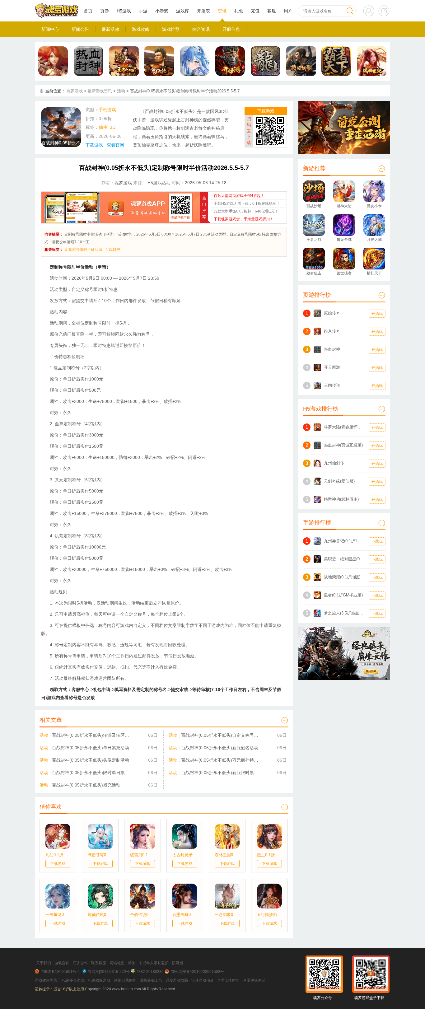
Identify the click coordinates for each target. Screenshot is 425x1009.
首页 (88, 10)
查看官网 (115, 144)
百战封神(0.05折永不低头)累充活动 (86, 784)
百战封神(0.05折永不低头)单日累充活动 (90, 747)
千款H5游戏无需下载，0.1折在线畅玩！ (247, 203)
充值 (255, 10)
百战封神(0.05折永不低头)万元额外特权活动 (220, 760)
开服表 (203, 10)
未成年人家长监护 (154, 963)
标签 (131, 963)
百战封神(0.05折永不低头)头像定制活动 (90, 760)
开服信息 (231, 29)
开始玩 (377, 313)
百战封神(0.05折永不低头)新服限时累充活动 (220, 772)
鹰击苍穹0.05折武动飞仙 (100, 855)
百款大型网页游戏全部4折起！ (239, 196)
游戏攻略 (140, 29)
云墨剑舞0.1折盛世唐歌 (184, 915)
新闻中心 (50, 29)
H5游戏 (124, 10)
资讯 (222, 10)
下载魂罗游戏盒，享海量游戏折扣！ (243, 219)
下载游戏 (94, 144)
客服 (271, 10)
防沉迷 (177, 963)
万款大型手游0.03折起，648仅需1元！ (246, 211)
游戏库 (182, 10)
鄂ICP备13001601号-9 (60, 971)
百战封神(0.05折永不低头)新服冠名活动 (219, 747)
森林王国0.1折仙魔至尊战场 (227, 855)
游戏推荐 (171, 29)
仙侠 (103, 127)
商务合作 (80, 963)
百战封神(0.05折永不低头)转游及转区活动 (91, 735)
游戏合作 (61, 963)
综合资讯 (201, 29)
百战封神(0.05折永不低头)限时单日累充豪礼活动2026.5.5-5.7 (91, 772)
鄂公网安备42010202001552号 (197, 971)
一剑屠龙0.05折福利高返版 (57, 915)
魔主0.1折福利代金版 (269, 855)
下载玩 (377, 541)
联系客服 (98, 963)
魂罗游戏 (75, 91)
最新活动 (110, 29)
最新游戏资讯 (100, 91)
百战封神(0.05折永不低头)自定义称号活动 (220, 735)
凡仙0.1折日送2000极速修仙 (57, 855)
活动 (121, 91)
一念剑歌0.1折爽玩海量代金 (227, 915)
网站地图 (117, 963)
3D (112, 127)
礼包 (238, 10)
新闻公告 (80, 29)
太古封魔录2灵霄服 (184, 855)
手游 (143, 10)
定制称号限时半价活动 (83, 249)
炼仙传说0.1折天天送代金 (100, 915)
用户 (288, 10)
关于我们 (43, 963)
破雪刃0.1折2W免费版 (142, 855)
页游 (104, 10)
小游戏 (161, 10)
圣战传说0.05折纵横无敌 (142, 915)
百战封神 (112, 249)
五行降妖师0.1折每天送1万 (269, 915)
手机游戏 (107, 109)
